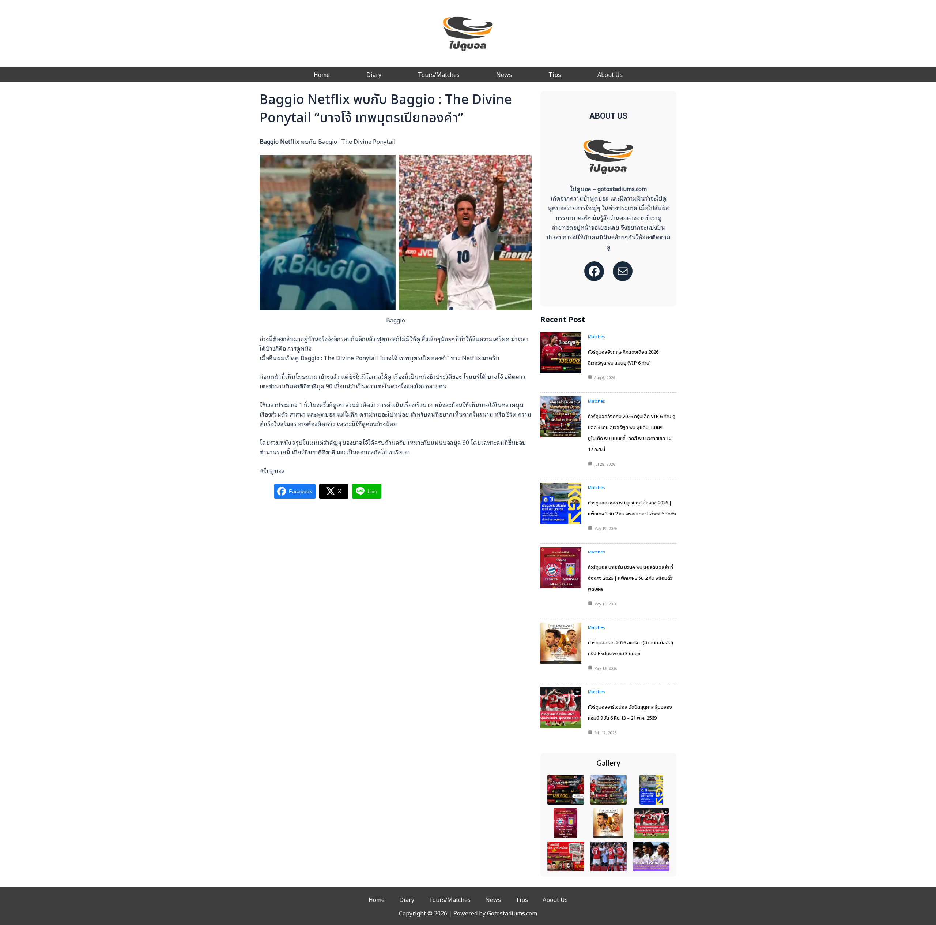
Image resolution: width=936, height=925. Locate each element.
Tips (554, 74)
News (504, 74)
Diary (373, 74)
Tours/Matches (439, 74)
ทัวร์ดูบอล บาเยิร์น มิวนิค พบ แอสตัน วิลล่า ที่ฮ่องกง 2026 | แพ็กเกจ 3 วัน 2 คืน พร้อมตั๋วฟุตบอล (630, 578)
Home (322, 74)
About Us (610, 74)
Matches (596, 336)
